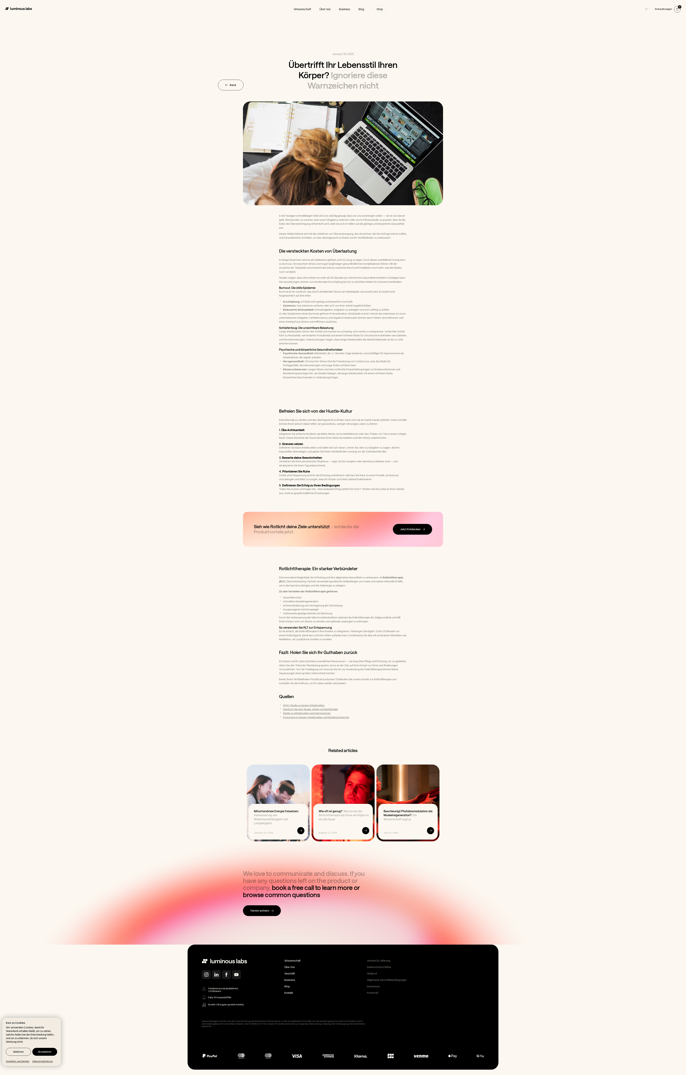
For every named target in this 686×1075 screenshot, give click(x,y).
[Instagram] (206, 974)
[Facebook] (226, 974)
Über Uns (325, 9)
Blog (361, 9)
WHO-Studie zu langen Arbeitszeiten (304, 705)
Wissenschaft (302, 9)
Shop (380, 9)
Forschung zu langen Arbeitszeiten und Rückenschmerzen (316, 717)
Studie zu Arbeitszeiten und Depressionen (307, 713)
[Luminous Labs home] (224, 961)
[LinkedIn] (216, 974)
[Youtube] (236, 974)
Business (344, 9)
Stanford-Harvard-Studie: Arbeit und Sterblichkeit (310, 709)
